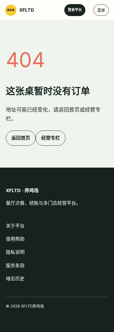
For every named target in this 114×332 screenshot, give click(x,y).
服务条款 (15, 265)
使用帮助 (15, 239)
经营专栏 (50, 138)
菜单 (101, 10)
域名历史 (15, 278)
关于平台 (15, 226)
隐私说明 (15, 252)
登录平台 (75, 10)
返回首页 (20, 138)
